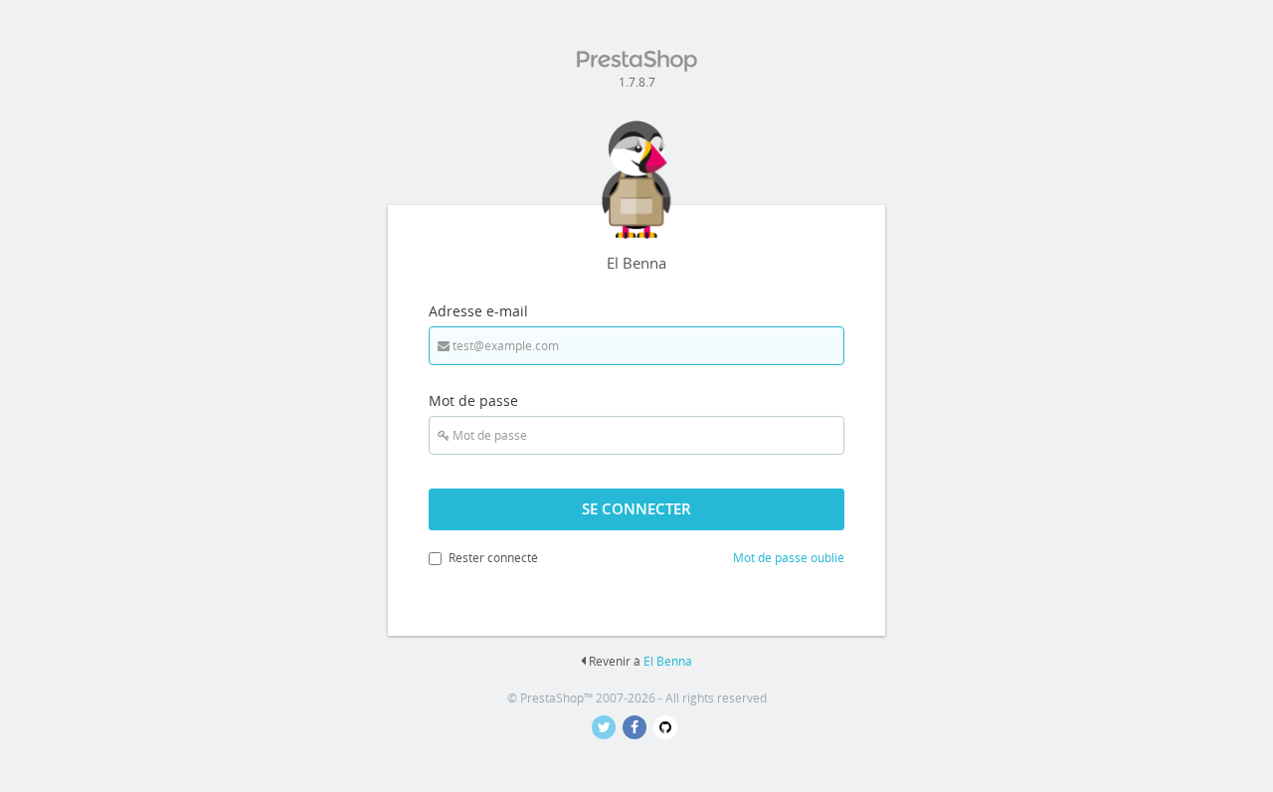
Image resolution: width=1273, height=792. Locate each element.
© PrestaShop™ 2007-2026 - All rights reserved (637, 698)
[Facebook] (638, 727)
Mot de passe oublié (788, 557)
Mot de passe (473, 400)
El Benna (667, 661)
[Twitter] (607, 727)
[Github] (667, 727)
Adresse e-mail (478, 310)
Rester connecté (493, 557)
